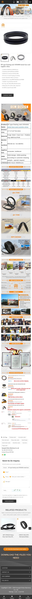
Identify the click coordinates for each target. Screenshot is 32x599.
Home (5, 16)
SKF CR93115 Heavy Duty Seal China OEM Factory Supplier (8, 536)
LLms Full (21, 591)
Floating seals (13, 437)
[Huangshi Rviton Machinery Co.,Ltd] (2, 2)
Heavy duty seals (15, 440)
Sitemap (11, 591)
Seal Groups (24, 440)
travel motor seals (6, 442)
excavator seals (22, 437)
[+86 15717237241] (5, 455)
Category (9, 16)
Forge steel (4, 445)
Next (30, 528)
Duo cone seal (5, 440)
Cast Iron (25, 442)
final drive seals (16, 442)
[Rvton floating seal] (16, 9)
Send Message (9, 501)
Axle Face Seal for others (18, 16)
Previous (2, 528)
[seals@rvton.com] (2, 455)
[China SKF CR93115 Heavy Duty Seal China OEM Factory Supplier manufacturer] (8, 525)
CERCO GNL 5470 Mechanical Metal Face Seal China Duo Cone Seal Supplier (23, 536)
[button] (13, 13)
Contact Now (7, 95)
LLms (15, 591)
